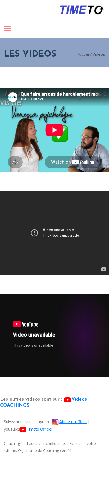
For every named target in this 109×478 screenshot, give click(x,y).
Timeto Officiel (39, 429)
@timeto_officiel (73, 421)
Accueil (84, 54)
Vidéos (99, 54)
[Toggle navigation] (7, 29)
